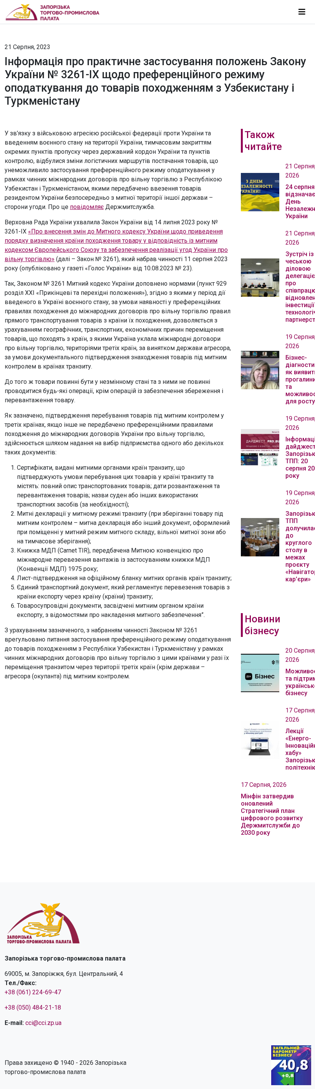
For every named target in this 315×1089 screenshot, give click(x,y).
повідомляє (87, 207)
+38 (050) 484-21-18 (33, 1007)
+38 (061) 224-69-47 (33, 992)
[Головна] (56, 11)
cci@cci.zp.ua (43, 1022)
